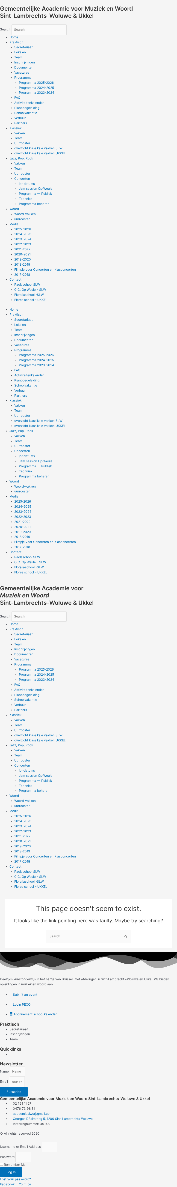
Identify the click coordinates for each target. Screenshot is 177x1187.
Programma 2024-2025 (36, 88)
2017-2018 (22, 274)
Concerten (22, 178)
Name (5, 1071)
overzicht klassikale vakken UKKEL (40, 153)
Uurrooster (22, 143)
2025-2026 (22, 229)
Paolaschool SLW (27, 284)
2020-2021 (22, 254)
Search (5, 29)
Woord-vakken (25, 214)
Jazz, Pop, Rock (21, 158)
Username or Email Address (20, 1146)
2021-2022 (22, 249)
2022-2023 (22, 244)
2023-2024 (22, 239)
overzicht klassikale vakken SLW (38, 148)
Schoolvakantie (25, 113)
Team (18, 57)
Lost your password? (15, 1179)
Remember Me (14, 1164)
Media (13, 224)
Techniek (25, 199)
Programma (23, 77)
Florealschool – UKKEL (30, 300)
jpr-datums (27, 184)
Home (13, 37)
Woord (14, 209)
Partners (20, 123)
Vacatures (21, 72)
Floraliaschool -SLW (29, 295)
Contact (15, 279)
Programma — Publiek (35, 193)
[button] (88, 21)
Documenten (23, 67)
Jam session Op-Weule (35, 188)
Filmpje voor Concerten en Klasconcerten (45, 269)
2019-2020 (22, 259)
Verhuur (20, 118)
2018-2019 (22, 264)
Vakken (19, 133)
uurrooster (22, 219)
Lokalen (20, 52)
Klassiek (15, 128)
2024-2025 (22, 234)
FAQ (17, 97)
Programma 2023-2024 (36, 92)
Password (7, 1157)
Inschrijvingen (24, 62)
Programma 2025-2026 (36, 82)
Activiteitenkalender (29, 103)
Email (4, 1082)
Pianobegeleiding (26, 108)
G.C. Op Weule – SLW (30, 289)
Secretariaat (23, 47)
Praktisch (16, 42)
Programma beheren (34, 204)
